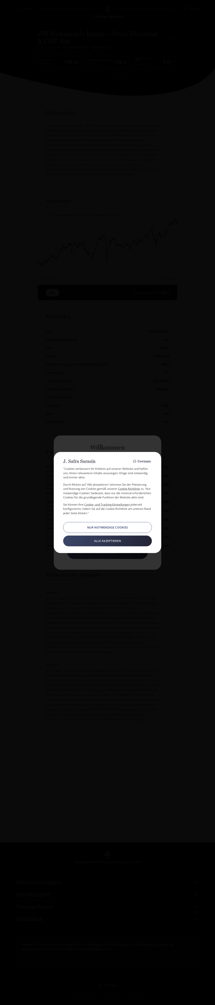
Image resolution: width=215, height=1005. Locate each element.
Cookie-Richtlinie (129, 489)
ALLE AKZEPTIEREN (107, 541)
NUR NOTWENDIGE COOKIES (107, 527)
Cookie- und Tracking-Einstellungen (107, 504)
